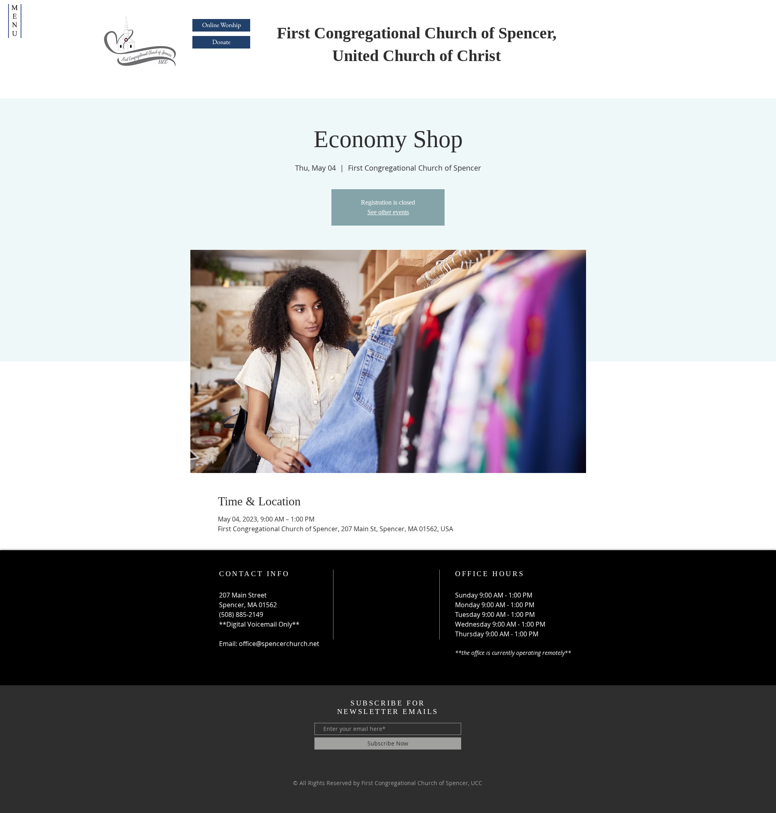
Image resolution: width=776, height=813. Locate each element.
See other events (388, 212)
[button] (14, 21)
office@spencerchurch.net (279, 643)
